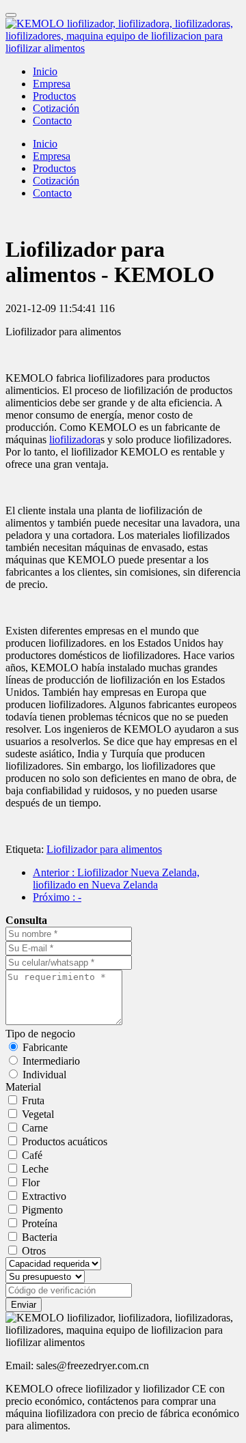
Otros (34, 1251)
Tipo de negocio (40, 1033)
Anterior (116, 879)
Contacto (52, 120)
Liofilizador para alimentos (104, 849)
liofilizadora (74, 439)
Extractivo (44, 1196)
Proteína (39, 1223)
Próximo (57, 897)
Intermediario (51, 1061)
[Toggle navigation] (10, 15)
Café (32, 1155)
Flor (31, 1182)
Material (23, 1087)
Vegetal (38, 1114)
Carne (35, 1128)
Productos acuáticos (64, 1141)
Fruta (33, 1100)
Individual (44, 1074)
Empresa (51, 83)
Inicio (45, 71)
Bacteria (39, 1237)
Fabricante (45, 1047)
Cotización (56, 108)
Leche (35, 1169)
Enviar (23, 1305)
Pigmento (42, 1210)
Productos (54, 96)
